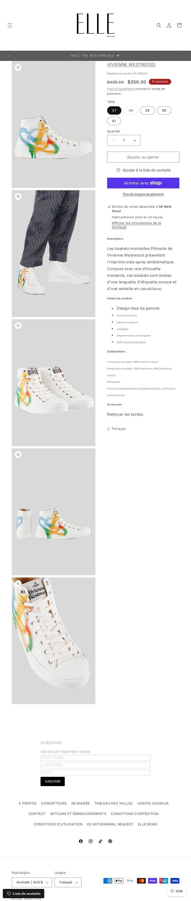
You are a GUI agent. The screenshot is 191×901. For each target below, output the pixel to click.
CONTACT (37, 814)
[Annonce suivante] (182, 56)
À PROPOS (28, 803)
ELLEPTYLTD (32, 898)
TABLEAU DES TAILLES (114, 803)
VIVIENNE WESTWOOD (131, 64)
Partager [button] (119, 428)
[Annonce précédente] (9, 56)
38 (133, 111)
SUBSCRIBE (51, 742)
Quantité (113, 131)
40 (164, 110)
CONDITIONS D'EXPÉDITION (135, 814)
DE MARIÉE (81, 803)
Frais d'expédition (120, 88)
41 (114, 121)
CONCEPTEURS (54, 803)
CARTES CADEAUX (153, 803)
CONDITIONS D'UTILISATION (58, 824)
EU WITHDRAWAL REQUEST (110, 824)
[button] (10, 25)
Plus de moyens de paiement (143, 194)
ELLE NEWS (147, 824)
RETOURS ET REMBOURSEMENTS (78, 814)
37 (114, 110)
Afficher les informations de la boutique (136, 225)
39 (147, 110)
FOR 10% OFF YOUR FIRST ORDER (65, 752)
